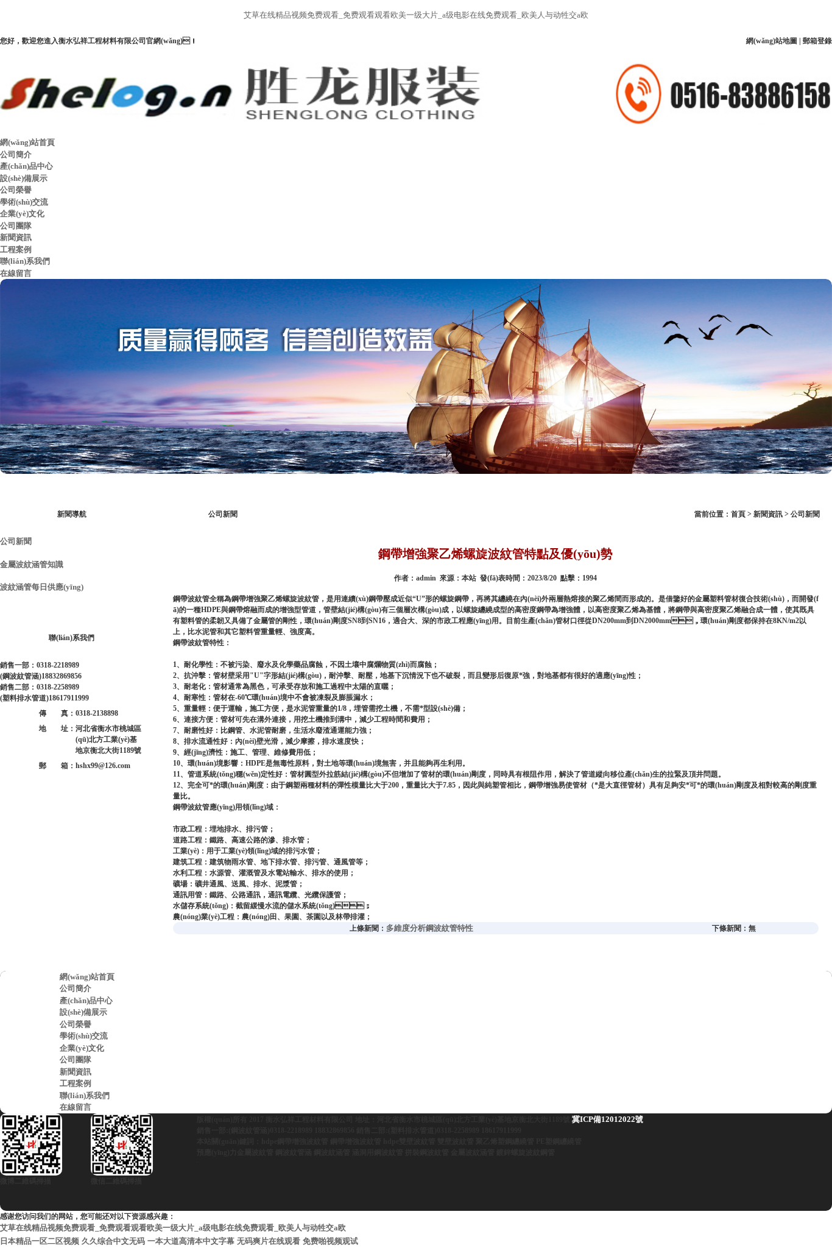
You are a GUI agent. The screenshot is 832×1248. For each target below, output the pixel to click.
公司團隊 (16, 225)
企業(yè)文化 (22, 213)
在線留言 (16, 273)
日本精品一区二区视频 (39, 1241)
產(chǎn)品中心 (26, 166)
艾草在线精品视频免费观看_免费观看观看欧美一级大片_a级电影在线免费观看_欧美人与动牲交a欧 (416, 14)
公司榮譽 (16, 189)
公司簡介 (16, 154)
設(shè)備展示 (24, 178)
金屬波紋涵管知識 (31, 564)
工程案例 (16, 249)
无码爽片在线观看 (268, 1241)
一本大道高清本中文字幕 (190, 1241)
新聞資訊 (16, 237)
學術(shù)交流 (24, 201)
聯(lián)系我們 (25, 261)
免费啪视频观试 (330, 1241)
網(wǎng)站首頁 (27, 142)
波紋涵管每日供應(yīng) (41, 586)
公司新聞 (16, 541)
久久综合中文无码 (113, 1241)
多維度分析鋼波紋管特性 (429, 927)
